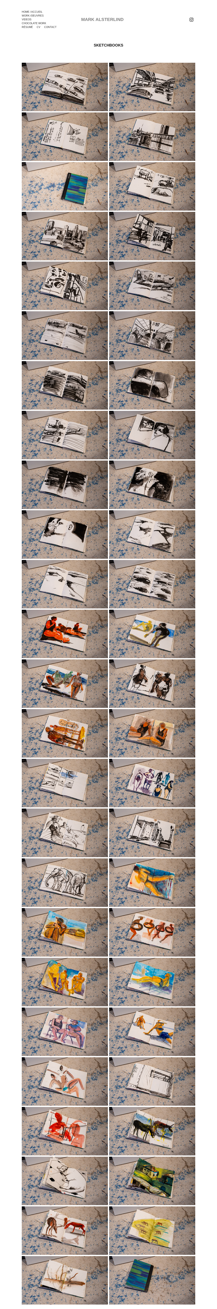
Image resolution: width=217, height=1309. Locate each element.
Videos (26, 19)
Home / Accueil (32, 11)
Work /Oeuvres (33, 15)
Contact (50, 27)
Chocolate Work (34, 23)
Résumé (27, 27)
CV (38, 27)
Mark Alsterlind (102, 19)
